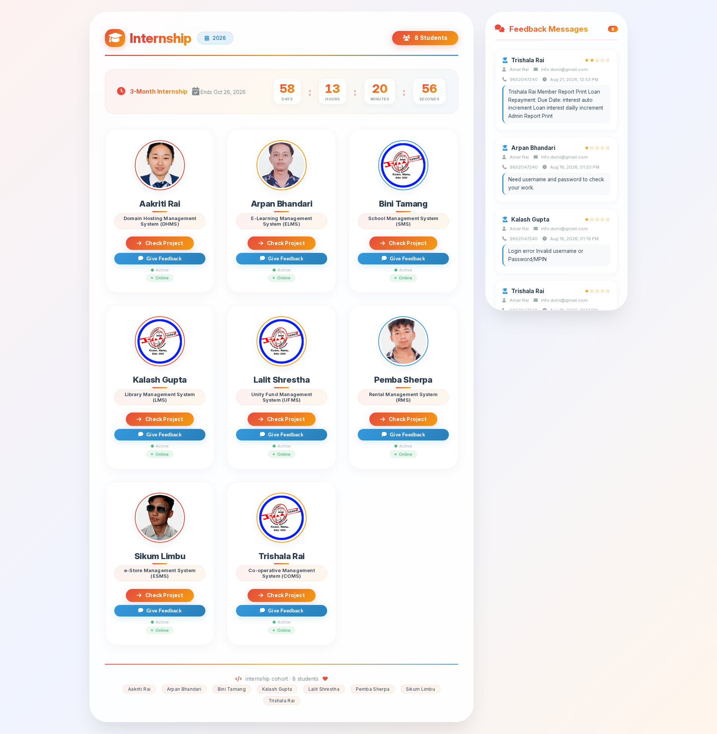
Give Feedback (163, 258)
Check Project (164, 243)
